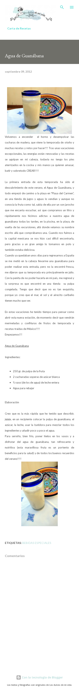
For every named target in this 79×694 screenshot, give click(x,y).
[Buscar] (62, 7)
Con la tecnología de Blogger (42, 677)
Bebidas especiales (36, 543)
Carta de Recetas (19, 28)
